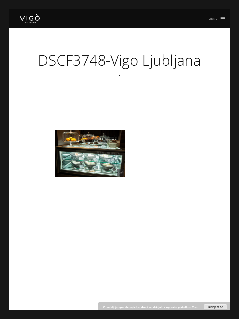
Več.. (195, 307)
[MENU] (222, 18)
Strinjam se (215, 307)
